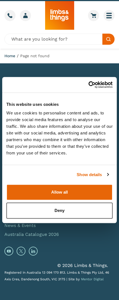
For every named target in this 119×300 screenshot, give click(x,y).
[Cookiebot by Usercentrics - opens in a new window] (88, 84)
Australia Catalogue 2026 (31, 234)
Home (9, 56)
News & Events (20, 225)
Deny (59, 210)
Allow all (59, 192)
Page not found (35, 56)
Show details (89, 174)
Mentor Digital (92, 279)
